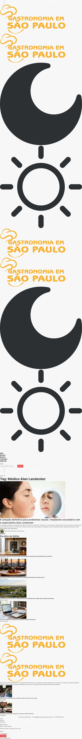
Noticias (14, 531)
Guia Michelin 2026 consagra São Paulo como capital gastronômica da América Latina (22, 577)
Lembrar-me (4, 733)
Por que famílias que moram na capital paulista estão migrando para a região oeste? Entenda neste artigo (27, 598)
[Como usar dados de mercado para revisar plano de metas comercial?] (13, 609)
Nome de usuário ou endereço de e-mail (10, 728)
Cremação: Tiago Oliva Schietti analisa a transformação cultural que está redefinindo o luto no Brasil (26, 556)
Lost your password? (5, 738)
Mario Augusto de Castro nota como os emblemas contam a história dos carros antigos (18, 698)
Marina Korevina (8, 531)
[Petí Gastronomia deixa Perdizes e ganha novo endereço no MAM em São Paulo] (6, 706)
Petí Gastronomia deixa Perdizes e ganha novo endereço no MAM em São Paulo (17, 713)
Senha (1, 731)
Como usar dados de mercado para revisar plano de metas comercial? (18, 619)
